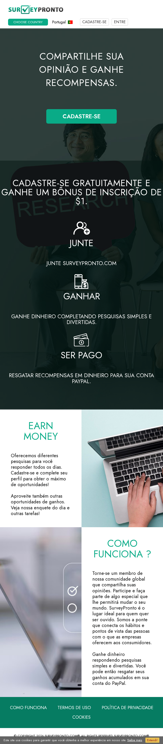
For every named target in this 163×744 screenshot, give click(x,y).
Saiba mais (134, 740)
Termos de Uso (74, 707)
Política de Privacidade (127, 707)
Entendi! (152, 740)
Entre (120, 22)
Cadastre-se (94, 22)
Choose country (28, 22)
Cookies (81, 717)
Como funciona (28, 707)
